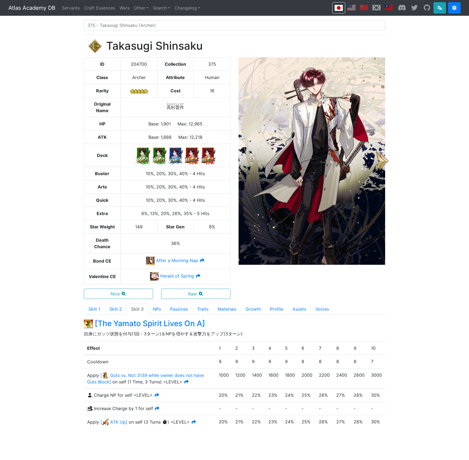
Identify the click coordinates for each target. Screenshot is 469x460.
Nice (115, 294)
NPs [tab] (157, 309)
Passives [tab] (179, 309)
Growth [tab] (253, 309)
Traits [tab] (202, 309)
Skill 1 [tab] (94, 309)
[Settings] (454, 8)
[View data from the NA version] (351, 7)
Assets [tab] (299, 309)
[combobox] (234, 25)
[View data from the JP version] (338, 8)
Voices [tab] (322, 309)
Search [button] (160, 8)
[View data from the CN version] (364, 7)
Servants (71, 8)
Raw (192, 294)
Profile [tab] (276, 309)
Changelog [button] (186, 8)
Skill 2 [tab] (115, 309)
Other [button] (139, 8)
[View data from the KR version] (376, 7)
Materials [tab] (227, 309)
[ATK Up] (113, 422)
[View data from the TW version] (389, 7)
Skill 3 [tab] (137, 309)
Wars (124, 8)
